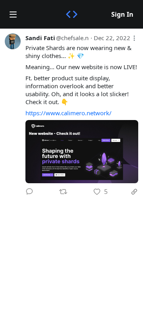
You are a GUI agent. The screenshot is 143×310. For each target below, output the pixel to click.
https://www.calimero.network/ (68, 113)
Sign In (122, 14)
